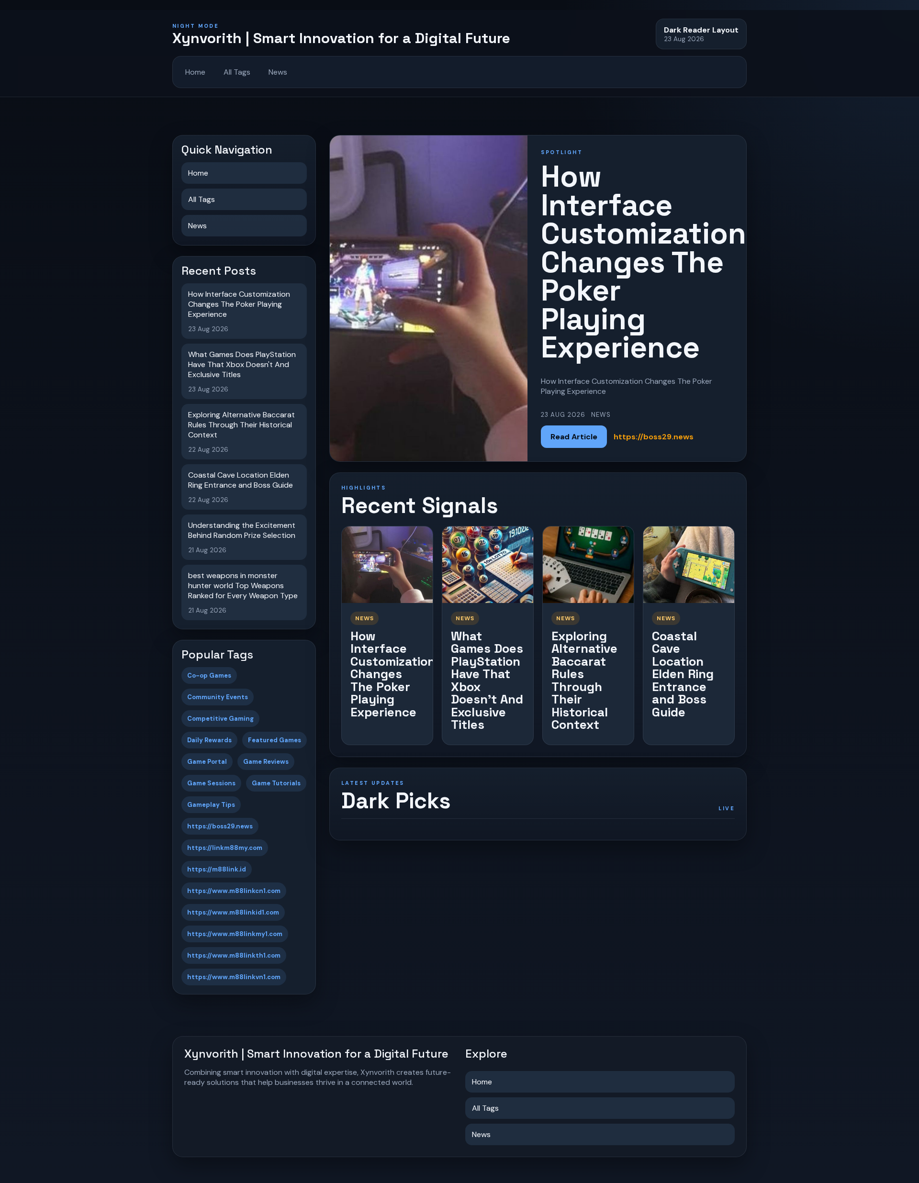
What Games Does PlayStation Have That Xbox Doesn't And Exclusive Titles (487, 680)
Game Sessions (211, 783)
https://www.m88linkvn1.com (233, 977)
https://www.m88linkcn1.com (233, 891)
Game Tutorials (276, 783)
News (278, 72)
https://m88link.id (216, 869)
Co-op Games (209, 675)
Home (195, 72)
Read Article (573, 437)
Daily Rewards (209, 740)
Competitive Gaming (220, 718)
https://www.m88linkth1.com (233, 955)
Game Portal (207, 762)
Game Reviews (266, 762)
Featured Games (274, 740)
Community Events (217, 697)
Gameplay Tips (211, 805)
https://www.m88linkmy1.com (234, 934)
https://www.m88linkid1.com (233, 912)
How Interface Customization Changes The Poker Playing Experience (392, 674)
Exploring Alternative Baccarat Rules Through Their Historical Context (584, 680)
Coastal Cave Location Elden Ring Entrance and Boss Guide (683, 674)
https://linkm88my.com (224, 848)
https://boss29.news (220, 826)
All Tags (237, 72)
